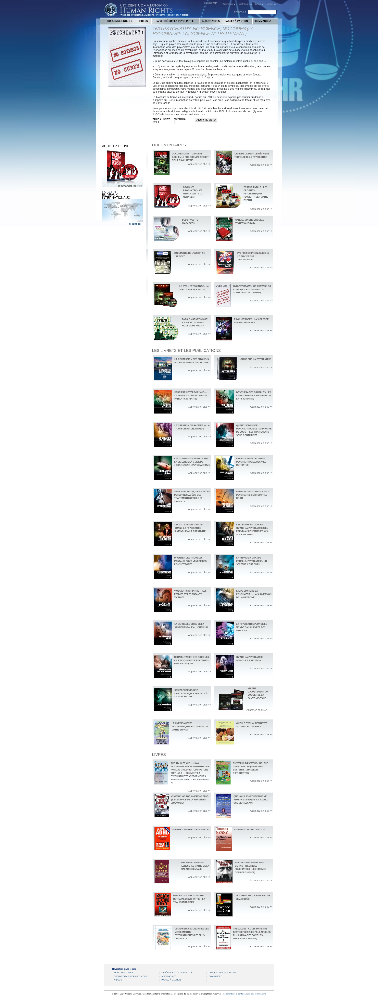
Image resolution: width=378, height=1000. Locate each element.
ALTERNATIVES (211, 21)
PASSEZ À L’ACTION (236, 21)
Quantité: (180, 119)
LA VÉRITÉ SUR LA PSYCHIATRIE (175, 21)
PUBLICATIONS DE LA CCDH (222, 973)
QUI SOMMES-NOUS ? (119, 21)
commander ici (127, 185)
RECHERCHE (240, 12)
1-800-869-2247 (210, 3)
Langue (258, 4)
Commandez (227, 4)
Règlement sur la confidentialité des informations (244, 994)
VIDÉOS (143, 21)
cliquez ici (135, 223)
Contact (270, 4)
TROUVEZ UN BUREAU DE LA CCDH (131, 976)
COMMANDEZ (263, 21)
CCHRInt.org (244, 4)
